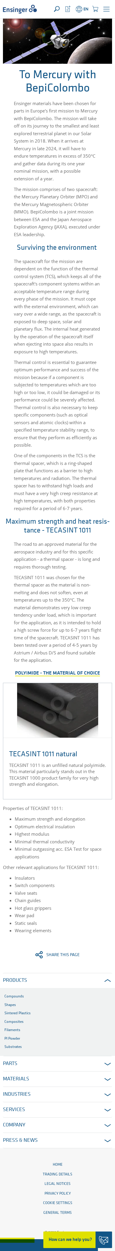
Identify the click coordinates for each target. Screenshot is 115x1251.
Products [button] (15, 980)
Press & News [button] (20, 1140)
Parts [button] (10, 1064)
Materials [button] (16, 1079)
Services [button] (14, 1110)
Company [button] (14, 1125)
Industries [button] (17, 1094)
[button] (106, 9)
